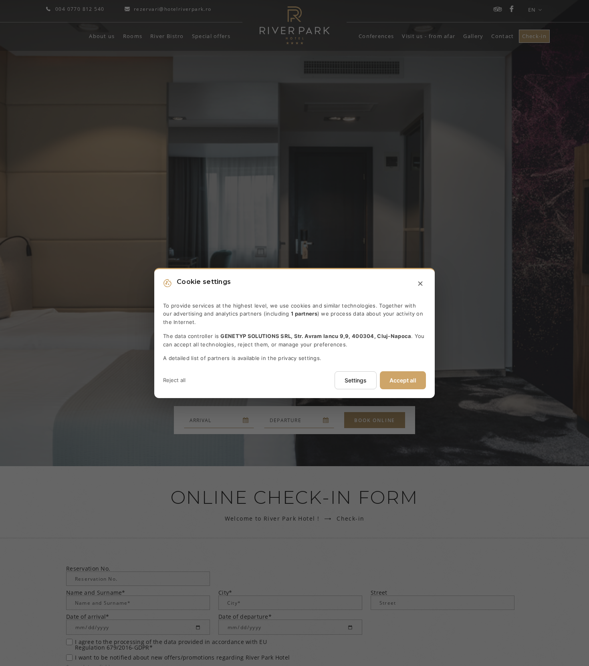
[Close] (420, 284)
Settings (356, 380)
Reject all (174, 380)
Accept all (402, 380)
